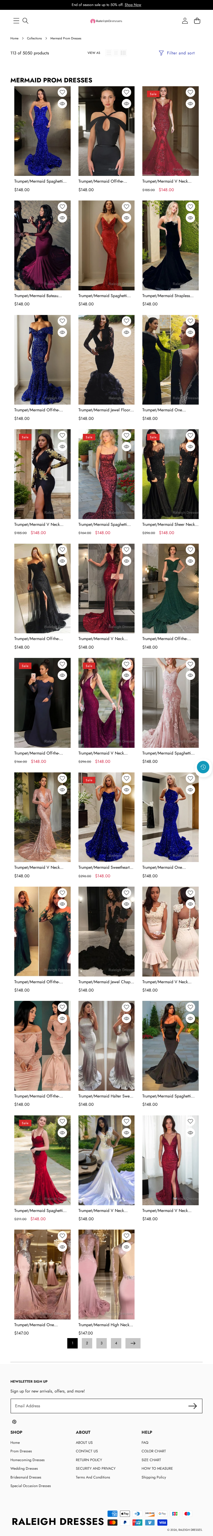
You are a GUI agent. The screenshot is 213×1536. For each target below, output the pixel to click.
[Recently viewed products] (203, 767)
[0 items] (197, 21)
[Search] (25, 21)
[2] (116, 52)
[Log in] (185, 21)
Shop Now (133, 4)
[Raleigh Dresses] (106, 21)
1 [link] (72, 1343)
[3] (123, 52)
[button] (203, 781)
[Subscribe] (192, 1406)
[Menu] (16, 21)
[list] (108, 52)
